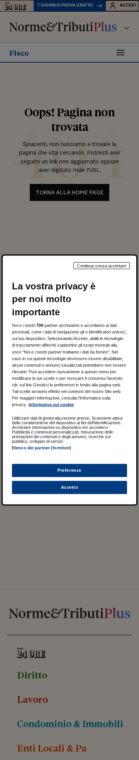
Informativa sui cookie (51, 404)
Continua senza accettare (101, 265)
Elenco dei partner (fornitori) (41, 447)
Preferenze (69, 470)
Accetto (69, 487)
